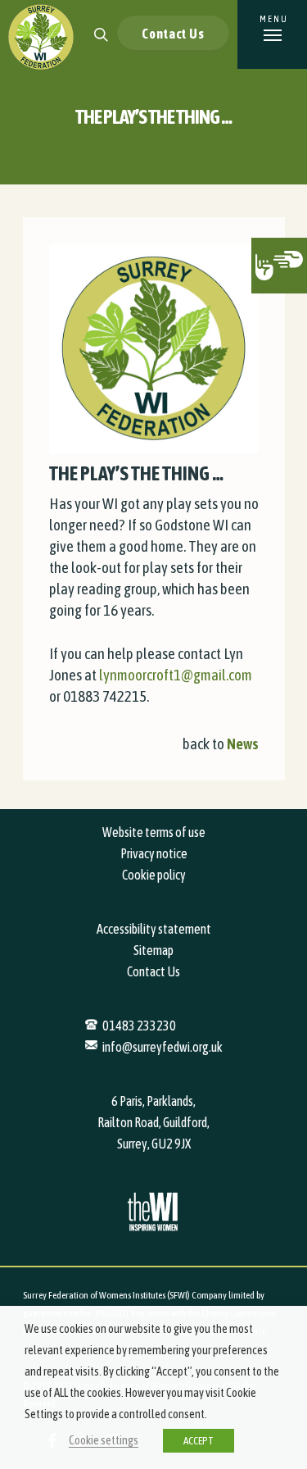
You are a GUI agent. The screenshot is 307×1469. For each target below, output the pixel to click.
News (243, 743)
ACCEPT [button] (198, 1441)
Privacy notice (153, 853)
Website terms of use (153, 832)
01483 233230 (139, 1025)
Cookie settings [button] (103, 1440)
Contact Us (173, 33)
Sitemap (153, 950)
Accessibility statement (154, 928)
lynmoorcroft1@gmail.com (175, 675)
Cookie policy (154, 874)
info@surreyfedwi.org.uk (162, 1046)
